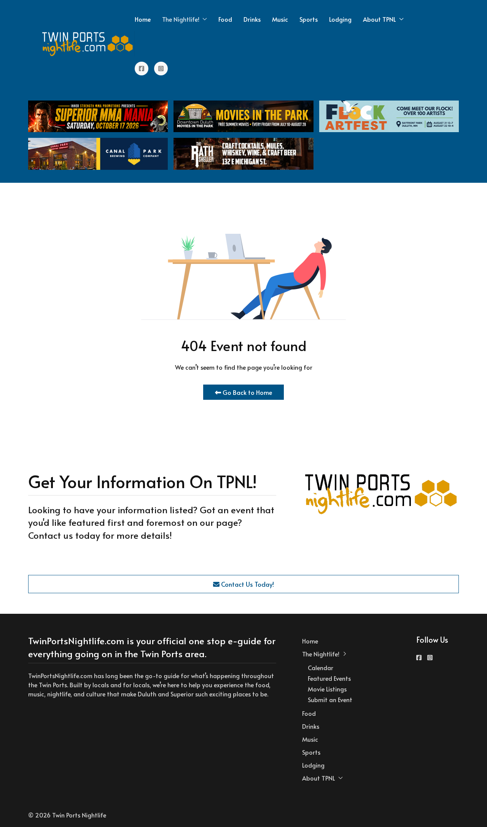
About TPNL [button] (379, 19)
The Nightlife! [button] (180, 19)
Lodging (340, 19)
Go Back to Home (246, 392)
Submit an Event (330, 699)
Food (225, 19)
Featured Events (329, 678)
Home (143, 19)
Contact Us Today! (247, 584)
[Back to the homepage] (88, 44)
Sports (308, 19)
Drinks (252, 19)
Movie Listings (327, 689)
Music (280, 19)
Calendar (320, 667)
